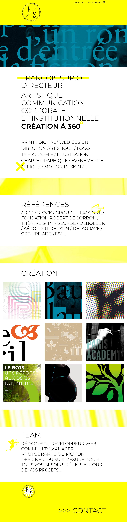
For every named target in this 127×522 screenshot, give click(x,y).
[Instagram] (104, 2)
